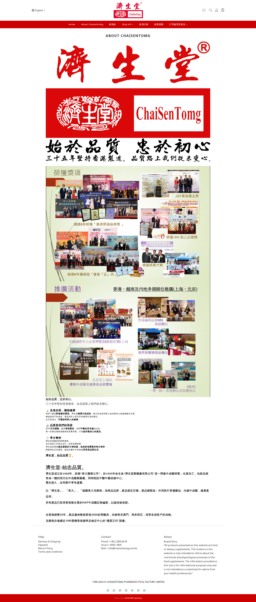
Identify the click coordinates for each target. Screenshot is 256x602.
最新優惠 (158, 24)
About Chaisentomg (92, 24)
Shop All (126, 24)
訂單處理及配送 (177, 24)
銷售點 (112, 24)
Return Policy (45, 548)
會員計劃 (143, 24)
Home (71, 24)
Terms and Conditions (50, 551)
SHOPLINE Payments (133, 598)
